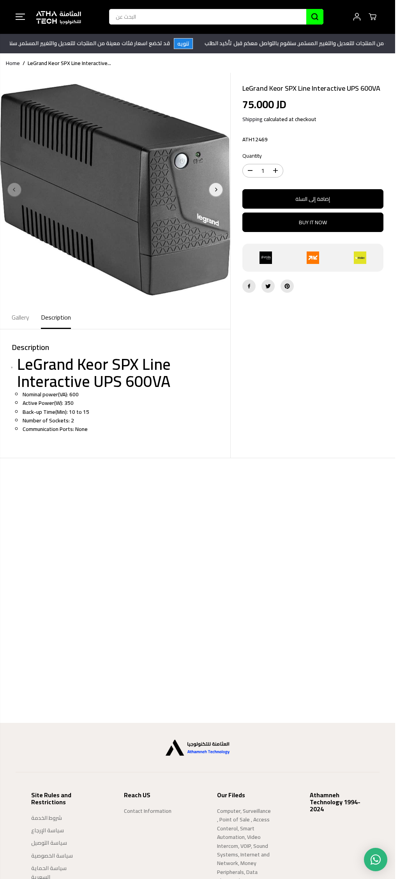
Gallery (20, 317)
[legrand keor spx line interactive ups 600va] (115, 189)
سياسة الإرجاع (47, 830)
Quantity (252, 156)
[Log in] (357, 17)
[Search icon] (314, 17)
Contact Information (147, 811)
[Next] (215, 189)
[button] (20, 16)
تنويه (192, 44)
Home (13, 63)
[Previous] (14, 189)
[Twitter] (268, 286)
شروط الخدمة (46, 818)
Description (56, 317)
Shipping (252, 119)
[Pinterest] (287, 286)
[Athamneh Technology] (58, 17)
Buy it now (313, 222)
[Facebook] (249, 286)
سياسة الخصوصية (52, 855)
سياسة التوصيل (49, 843)
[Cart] (372, 17)
